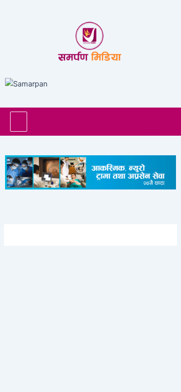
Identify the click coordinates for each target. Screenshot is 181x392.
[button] (18, 122)
